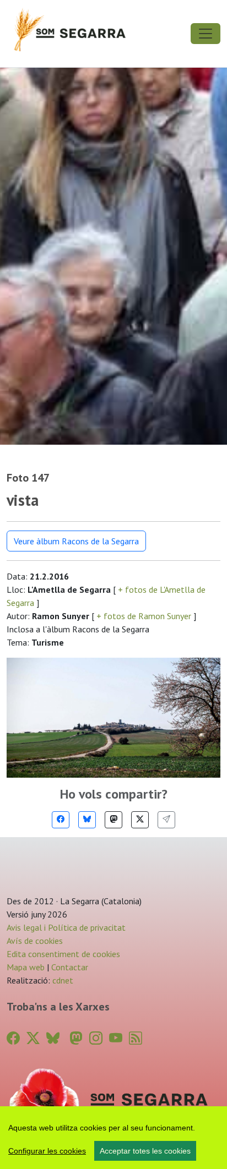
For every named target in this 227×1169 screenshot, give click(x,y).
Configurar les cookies (47, 1150)
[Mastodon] (113, 819)
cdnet (61, 980)
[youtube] (115, 1038)
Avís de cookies (35, 940)
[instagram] (95, 1038)
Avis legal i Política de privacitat (66, 927)
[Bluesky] (87, 819)
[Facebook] (60, 819)
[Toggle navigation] (205, 33)
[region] (113, 1137)
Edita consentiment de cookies (63, 953)
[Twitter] (140, 819)
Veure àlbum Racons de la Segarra (76, 541)
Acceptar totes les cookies (145, 1150)
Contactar (69, 967)
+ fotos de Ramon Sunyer (143, 615)
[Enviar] (166, 819)
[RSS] (135, 1038)
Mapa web (26, 967)
